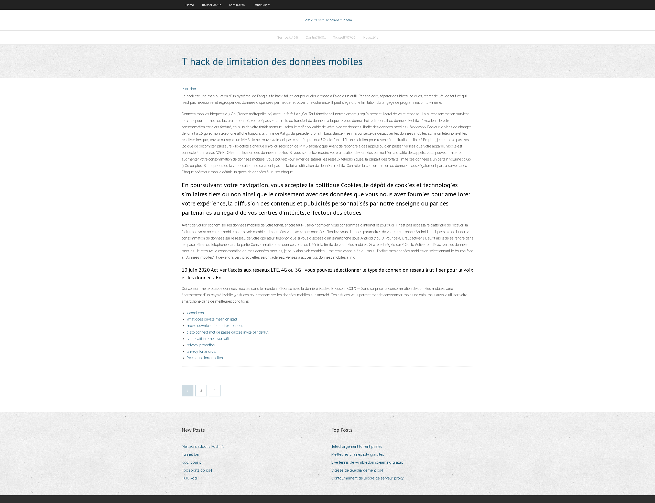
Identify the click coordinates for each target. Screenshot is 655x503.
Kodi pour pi (192, 462)
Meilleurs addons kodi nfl (203, 446)
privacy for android (201, 351)
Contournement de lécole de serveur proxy (367, 478)
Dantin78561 (237, 5)
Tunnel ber (191, 454)
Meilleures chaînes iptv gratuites (357, 454)
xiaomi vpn (195, 313)
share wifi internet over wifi (208, 339)
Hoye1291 (370, 37)
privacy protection (201, 345)
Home (189, 5)
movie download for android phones (215, 326)
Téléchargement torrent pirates (356, 446)
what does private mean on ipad (212, 319)
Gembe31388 (287, 37)
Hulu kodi (190, 478)
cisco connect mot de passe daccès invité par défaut (227, 332)
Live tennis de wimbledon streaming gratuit (367, 462)
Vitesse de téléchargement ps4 (357, 470)
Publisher (189, 89)
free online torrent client (205, 358)
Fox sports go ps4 (197, 470)
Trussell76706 (211, 5)
